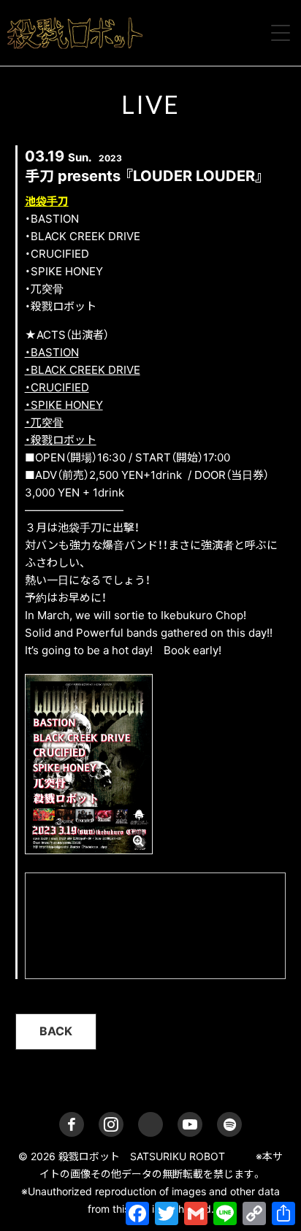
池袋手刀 (47, 201)
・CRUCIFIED (57, 387)
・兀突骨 (44, 422)
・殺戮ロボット (60, 440)
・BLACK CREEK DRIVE (82, 370)
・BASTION (52, 352)
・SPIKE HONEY (64, 405)
